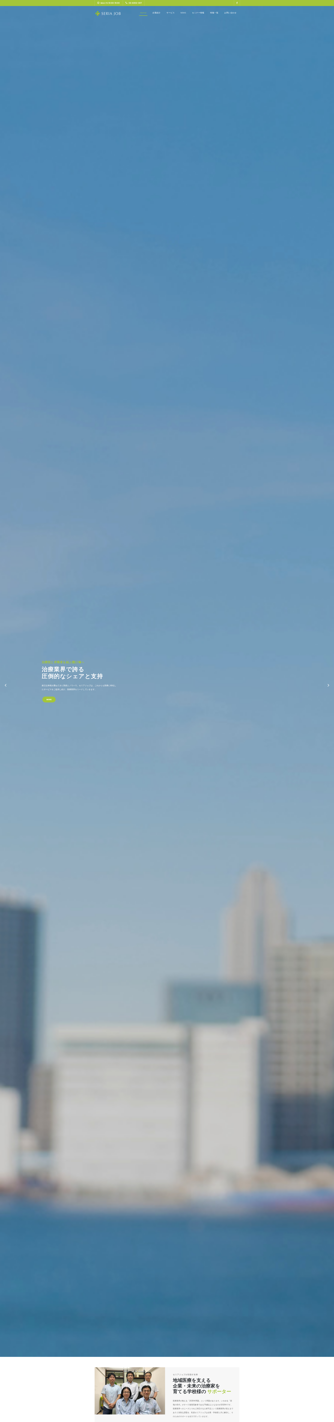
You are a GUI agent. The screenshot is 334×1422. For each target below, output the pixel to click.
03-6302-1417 (135, 3)
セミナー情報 (198, 12)
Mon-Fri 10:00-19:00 (110, 3)
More (49, 701)
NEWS (183, 12)
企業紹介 (156, 12)
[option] (167, 681)
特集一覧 (214, 12)
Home (143, 12)
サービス (170, 12)
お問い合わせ (230, 12)
